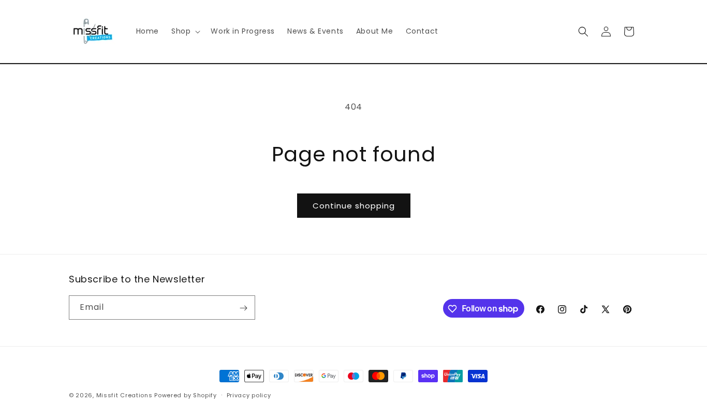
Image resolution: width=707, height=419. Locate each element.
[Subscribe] (243, 308)
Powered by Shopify (185, 395)
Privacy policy (249, 395)
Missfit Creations (124, 395)
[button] (184, 31)
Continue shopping (354, 205)
